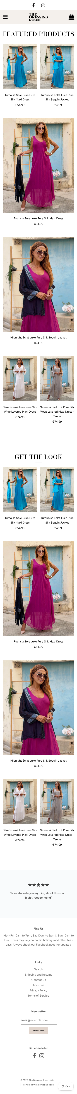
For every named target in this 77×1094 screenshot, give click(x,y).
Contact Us (38, 979)
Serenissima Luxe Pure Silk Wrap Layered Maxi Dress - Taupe (57, 411)
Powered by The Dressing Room (38, 1085)
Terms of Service (38, 995)
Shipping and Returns (38, 974)
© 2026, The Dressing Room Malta (37, 1080)
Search (38, 969)
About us (38, 985)
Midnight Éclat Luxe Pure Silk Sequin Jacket (38, 337)
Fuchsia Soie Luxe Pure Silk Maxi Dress (38, 218)
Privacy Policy (38, 990)
